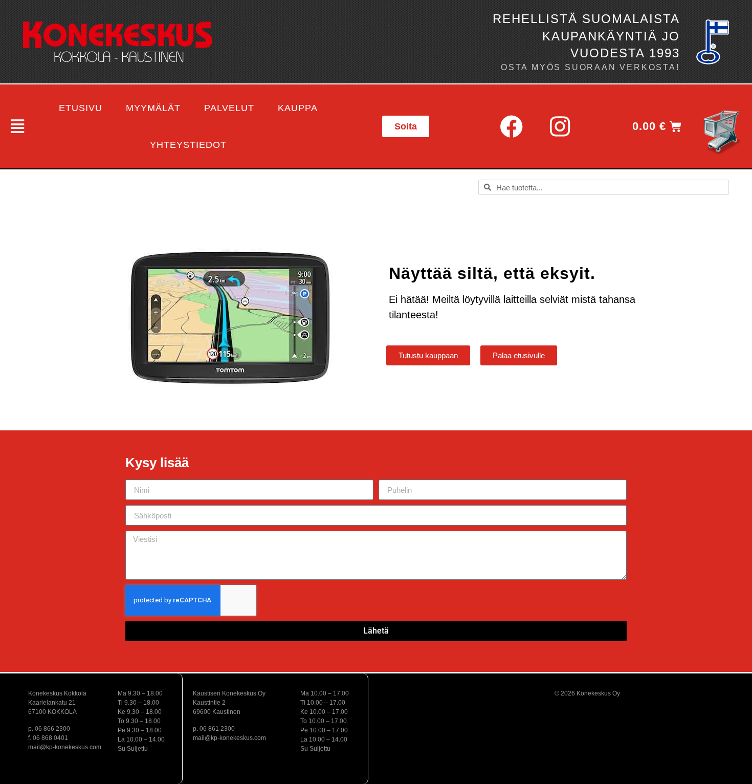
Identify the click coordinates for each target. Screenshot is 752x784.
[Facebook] (511, 126)
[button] (16, 126)
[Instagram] (560, 126)
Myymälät (153, 108)
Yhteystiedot (188, 145)
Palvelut (229, 108)
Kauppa (298, 108)
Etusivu (80, 108)
